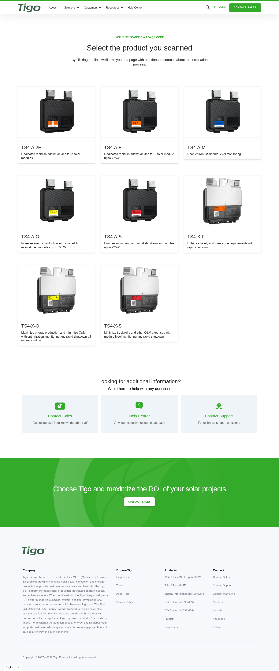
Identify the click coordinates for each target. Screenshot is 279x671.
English (10, 667)
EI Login (220, 7)
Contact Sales (245, 7)
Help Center (135, 7)
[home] (30, 7)
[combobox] (13, 667)
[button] (54, 7)
